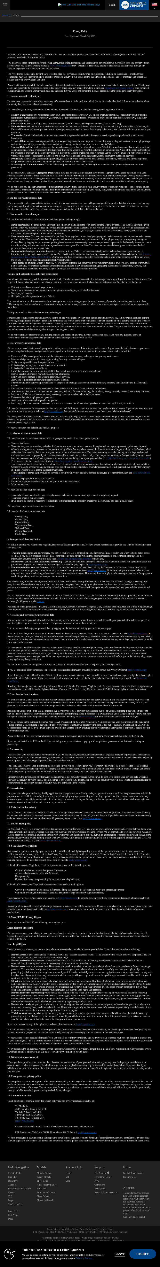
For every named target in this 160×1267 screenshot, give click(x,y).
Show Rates (42, 1180)
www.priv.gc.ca (87, 716)
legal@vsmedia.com (53, 411)
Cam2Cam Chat (15, 1204)
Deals (10, 1218)
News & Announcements (106, 1192)
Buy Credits (13, 1211)
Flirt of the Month (45, 1200)
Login (112, 4)
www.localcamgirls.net (60, 65)
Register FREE (15, 1173)
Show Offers (43, 1196)
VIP (10, 1196)
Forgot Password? (102, 1177)
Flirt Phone (13, 1215)
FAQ (96, 1180)
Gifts (68, 1180)
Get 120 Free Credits (132, 1173)
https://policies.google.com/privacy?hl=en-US (129, 458)
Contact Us (99, 1184)
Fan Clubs (41, 1188)
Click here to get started (134, 1217)
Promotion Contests (46, 1192)
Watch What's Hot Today (19, 1188)
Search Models (44, 1177)
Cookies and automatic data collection (74, 558)
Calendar (12, 1184)
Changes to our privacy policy (118, 88)
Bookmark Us (129, 1177)
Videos (11, 1192)
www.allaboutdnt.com (50, 840)
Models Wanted (44, 1173)
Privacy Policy (84, 1258)
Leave (120, 1253)
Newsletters (99, 1188)
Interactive (13, 1180)
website (40, 601)
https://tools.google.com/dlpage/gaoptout (73, 461)
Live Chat (12, 1177)
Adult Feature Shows (47, 1184)
